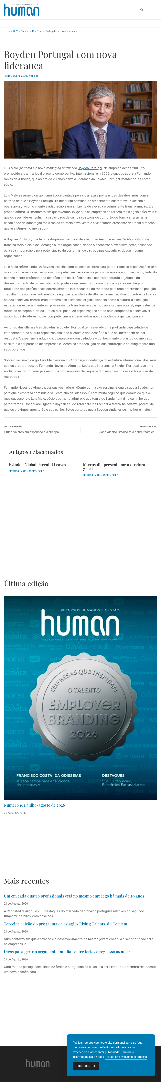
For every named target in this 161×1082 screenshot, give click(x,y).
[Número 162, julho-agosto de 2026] (80, 698)
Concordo (86, 1066)
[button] (142, 9)
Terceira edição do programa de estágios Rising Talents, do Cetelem (65, 923)
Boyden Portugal (90, 168)
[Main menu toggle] (152, 10)
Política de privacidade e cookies (126, 1057)
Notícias (33, 75)
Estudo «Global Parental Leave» (37, 464)
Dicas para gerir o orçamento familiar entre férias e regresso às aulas (68, 951)
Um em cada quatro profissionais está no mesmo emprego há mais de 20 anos (74, 895)
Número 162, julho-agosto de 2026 (34, 805)
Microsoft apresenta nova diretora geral (114, 466)
